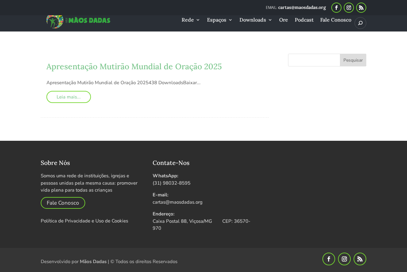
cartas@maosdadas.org (178, 202)
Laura (64, 57)
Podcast (304, 20)
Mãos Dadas (93, 261)
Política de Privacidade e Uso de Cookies (84, 221)
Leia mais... (69, 97)
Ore (283, 20)
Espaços (216, 20)
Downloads (252, 20)
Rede (188, 20)
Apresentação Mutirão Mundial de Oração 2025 (134, 66)
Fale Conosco (335, 20)
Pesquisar (353, 60)
